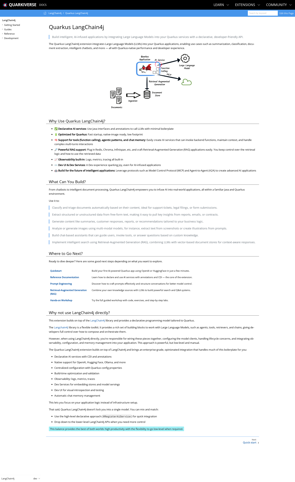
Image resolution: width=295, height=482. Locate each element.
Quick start (249, 442)
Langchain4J (61, 327)
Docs (43, 5)
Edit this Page (286, 13)
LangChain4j (9, 20)
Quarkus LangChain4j (76, 13)
